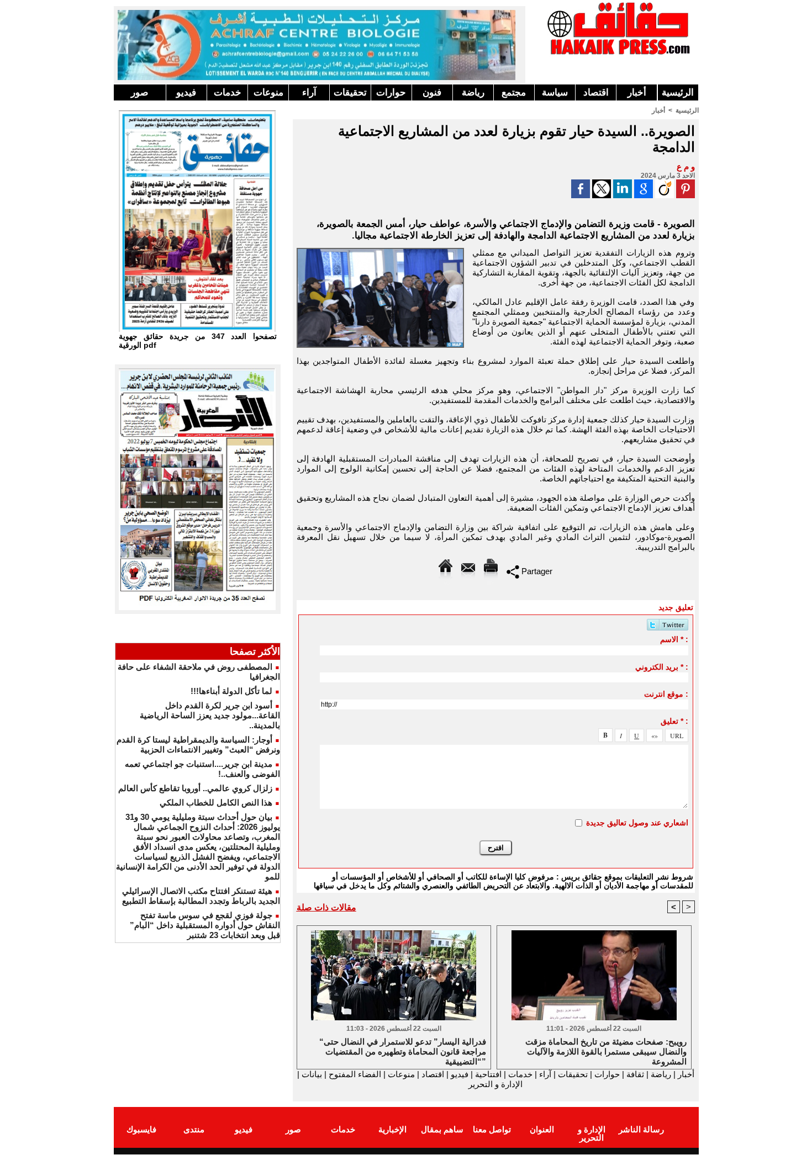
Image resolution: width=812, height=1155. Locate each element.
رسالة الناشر (641, 1129)
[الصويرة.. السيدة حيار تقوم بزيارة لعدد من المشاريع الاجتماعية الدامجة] (380, 251)
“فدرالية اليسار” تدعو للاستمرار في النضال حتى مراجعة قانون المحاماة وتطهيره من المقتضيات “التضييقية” (402, 1050)
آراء (309, 92)
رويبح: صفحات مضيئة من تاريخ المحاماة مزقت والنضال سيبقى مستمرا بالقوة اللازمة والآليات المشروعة (606, 1050)
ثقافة (635, 1074)
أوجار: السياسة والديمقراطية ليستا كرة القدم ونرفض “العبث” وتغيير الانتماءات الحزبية (198, 744)
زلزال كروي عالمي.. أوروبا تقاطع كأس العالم (195, 788)
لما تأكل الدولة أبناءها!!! (231, 691)
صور (139, 92)
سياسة (555, 92)
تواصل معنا (492, 1129)
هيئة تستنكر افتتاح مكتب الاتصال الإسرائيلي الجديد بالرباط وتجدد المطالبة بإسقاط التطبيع (201, 895)
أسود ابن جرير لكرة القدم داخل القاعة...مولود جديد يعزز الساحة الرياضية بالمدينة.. (210, 715)
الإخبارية (392, 1129)
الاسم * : (674, 639)
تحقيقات (350, 92)
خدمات (227, 92)
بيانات (312, 1074)
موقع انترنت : (666, 694)
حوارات (391, 92)
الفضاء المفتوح (353, 1074)
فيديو (186, 92)
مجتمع (514, 92)
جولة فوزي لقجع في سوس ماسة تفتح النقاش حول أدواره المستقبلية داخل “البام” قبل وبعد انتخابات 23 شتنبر (205, 925)
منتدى (193, 1129)
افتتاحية (488, 1074)
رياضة (473, 92)
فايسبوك (141, 1129)
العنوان (542, 1129)
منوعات (268, 92)
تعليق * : (674, 721)
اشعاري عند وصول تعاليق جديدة (637, 822)
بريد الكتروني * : (661, 667)
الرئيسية (678, 92)
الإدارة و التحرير (495, 1084)
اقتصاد (596, 92)
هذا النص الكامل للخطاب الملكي (216, 802)
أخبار (637, 92)
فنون (432, 92)
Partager (535, 571)
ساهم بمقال (442, 1129)
